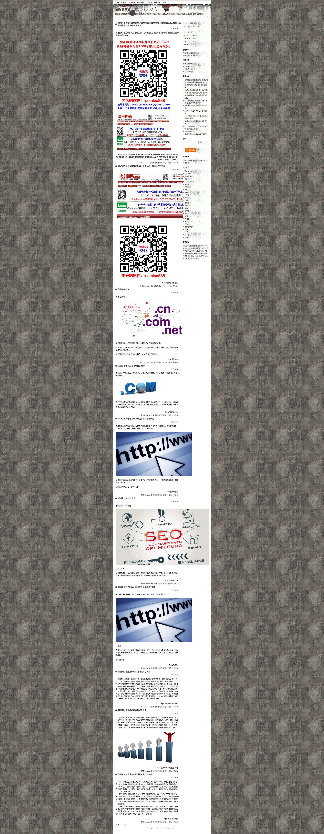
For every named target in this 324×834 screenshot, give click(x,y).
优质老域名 (174, 492)
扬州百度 (195, 256)
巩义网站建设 (203, 248)
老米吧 (168, 283)
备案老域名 (122, 9)
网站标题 (168, 704)
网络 (188, 192)
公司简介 (124, 2)
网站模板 (186, 251)
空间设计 (199, 251)
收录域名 (172, 157)
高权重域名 (149, 157)
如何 (188, 206)
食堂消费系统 (187, 248)
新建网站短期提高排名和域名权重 (132, 710)
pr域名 (155, 157)
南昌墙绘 (188, 253)
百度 (188, 203)
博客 (169, 819)
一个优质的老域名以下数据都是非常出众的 (136, 419)
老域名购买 (131, 155)
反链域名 (175, 160)
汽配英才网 (188, 258)
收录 (188, 232)
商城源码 (192, 251)
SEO (176, 412)
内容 (188, 221)
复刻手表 (196, 258)
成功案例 (149, 2)
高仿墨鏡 (186, 246)
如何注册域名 (123, 289)
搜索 (188, 208)
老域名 (124, 155)
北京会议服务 (202, 253)
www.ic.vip (204, 246)
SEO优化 (189, 182)
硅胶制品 (195, 248)
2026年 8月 (192, 23)
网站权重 (175, 704)
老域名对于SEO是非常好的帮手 (131, 366)
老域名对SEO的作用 (126, 498)
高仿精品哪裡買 (194, 246)
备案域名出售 (123, 157)
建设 (188, 216)
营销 (188, 195)
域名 (188, 237)
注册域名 (175, 359)
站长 (188, 235)
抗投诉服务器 (193, 160)
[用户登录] (186, 55)
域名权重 (171, 768)
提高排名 (164, 768)
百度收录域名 (163, 157)
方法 (188, 224)
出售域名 (175, 283)
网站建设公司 (187, 256)
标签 (164, 2)
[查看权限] (193, 55)
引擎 (188, 211)
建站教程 (140, 2)
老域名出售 (148, 155)
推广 (188, 214)
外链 (188, 187)
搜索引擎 (189, 227)
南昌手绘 (194, 253)
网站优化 (189, 171)
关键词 (189, 184)
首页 (117, 2)
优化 (188, 219)
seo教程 (132, 2)
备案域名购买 (165, 155)
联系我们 (157, 2)
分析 (188, 200)
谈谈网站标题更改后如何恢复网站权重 (134, 672)
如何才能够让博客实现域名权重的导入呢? (135, 774)
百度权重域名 (139, 157)
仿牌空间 (186, 160)
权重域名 (131, 157)
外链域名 (168, 160)
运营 (188, 190)
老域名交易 (140, 155)
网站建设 (189, 176)
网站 (176, 768)
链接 (188, 198)
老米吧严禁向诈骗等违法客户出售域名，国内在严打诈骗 (141, 166)
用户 (188, 229)
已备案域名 (156, 155)
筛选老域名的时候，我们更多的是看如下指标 (137, 587)
